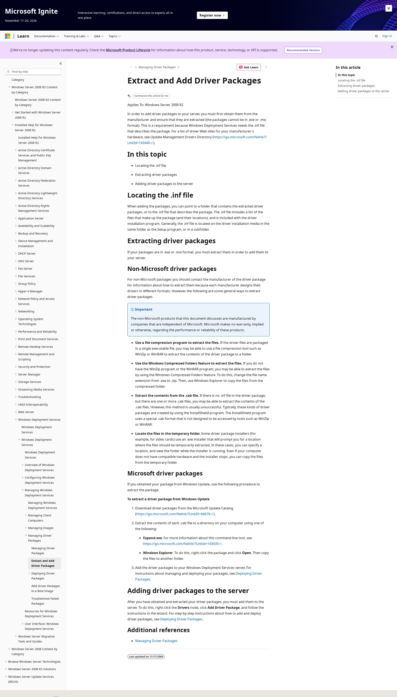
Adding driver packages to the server (363, 91)
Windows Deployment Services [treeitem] (37, 429)
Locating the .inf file (351, 80)
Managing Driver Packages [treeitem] (43, 550)
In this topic (346, 75)
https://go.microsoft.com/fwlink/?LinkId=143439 (181, 543)
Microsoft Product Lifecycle (128, 50)
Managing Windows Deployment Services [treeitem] (42, 505)
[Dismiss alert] (388, 8)
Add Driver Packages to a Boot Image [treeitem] (45, 588)
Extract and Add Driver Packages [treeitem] (42, 563)
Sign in (387, 36)
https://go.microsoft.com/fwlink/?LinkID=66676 (173, 514)
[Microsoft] (7, 36)
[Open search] (376, 36)
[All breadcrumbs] (131, 67)
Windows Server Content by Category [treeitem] (31, 77)
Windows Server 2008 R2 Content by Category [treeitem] (38, 102)
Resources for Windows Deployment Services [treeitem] (41, 613)
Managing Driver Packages (157, 67)
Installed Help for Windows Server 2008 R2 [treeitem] (37, 140)
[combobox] (33, 71)
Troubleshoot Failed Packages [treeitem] (45, 601)
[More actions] (266, 67)
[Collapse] (60, 63)
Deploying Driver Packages (181, 619)
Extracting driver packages (356, 86)
